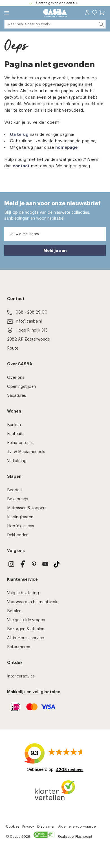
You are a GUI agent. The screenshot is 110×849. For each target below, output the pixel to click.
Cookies (12, 826)
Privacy (28, 826)
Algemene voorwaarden (78, 826)
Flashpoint (83, 836)
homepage (66, 147)
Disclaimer (46, 826)
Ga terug (19, 134)
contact (21, 166)
